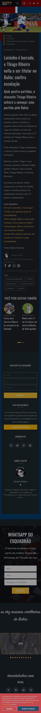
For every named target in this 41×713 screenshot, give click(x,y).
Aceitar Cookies (28, 709)
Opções (9, 709)
